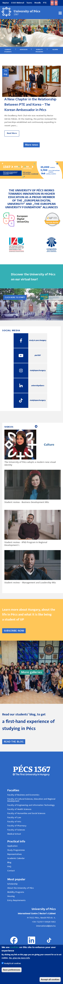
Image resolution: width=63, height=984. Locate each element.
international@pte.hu (46, 926)
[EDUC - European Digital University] (16, 219)
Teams (29, 3)
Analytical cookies (12, 963)
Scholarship (12, 884)
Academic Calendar (16, 858)
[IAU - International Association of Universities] (16, 244)
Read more (12, 133)
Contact (11, 871)
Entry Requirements (16, 900)
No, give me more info (19, 958)
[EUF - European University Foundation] (52, 219)
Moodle (37, 3)
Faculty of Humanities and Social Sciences (26, 813)
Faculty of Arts (14, 822)
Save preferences (11, 970)
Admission (23, 49)
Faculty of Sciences (16, 830)
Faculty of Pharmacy (16, 826)
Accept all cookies (50, 979)
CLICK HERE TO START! (15, 297)
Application (12, 846)
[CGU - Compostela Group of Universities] (51, 244)
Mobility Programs (15, 892)
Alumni (55, 49)
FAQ (9, 867)
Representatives (14, 854)
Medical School (14, 834)
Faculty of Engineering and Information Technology (31, 805)
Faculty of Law (14, 818)
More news (31, 145)
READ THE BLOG (14, 742)
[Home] (21, 12)
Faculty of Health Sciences (19, 809)
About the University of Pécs (20, 888)
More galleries (31, 672)
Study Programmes (16, 850)
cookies (14, 947)
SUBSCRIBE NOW (14, 631)
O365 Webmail (17, 3)
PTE (45, 3)
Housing (11, 896)
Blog (9, 863)
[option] (31, 101)
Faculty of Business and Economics (23, 795)
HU (52, 3)
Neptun (5, 3)
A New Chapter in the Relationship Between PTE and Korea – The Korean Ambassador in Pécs (30, 105)
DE (56, 3)
